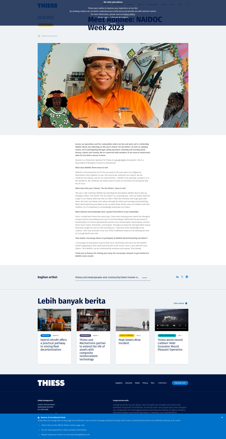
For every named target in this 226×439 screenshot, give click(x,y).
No (114, 23)
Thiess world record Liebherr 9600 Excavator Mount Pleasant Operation (170, 344)
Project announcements (167, 335)
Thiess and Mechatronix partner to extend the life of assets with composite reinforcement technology (93, 349)
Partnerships (85, 335)
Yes (111, 23)
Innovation (45, 335)
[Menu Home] (51, 383)
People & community (126, 335)
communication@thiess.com (78, 435)
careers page (74, 425)
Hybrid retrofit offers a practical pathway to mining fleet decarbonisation (53, 344)
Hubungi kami (180, 383)
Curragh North (120, 160)
